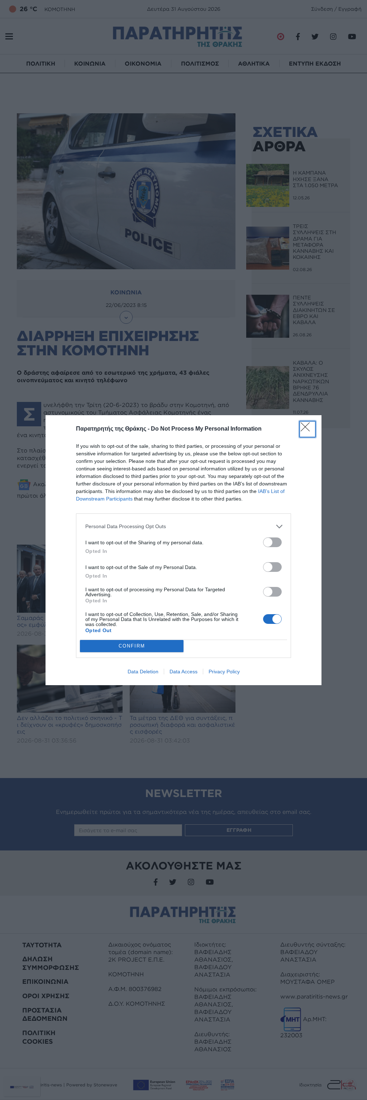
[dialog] (183, 550)
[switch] (272, 542)
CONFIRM (132, 646)
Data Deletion (143, 671)
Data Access (183, 671)
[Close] (307, 429)
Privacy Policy (224, 671)
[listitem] (183, 526)
